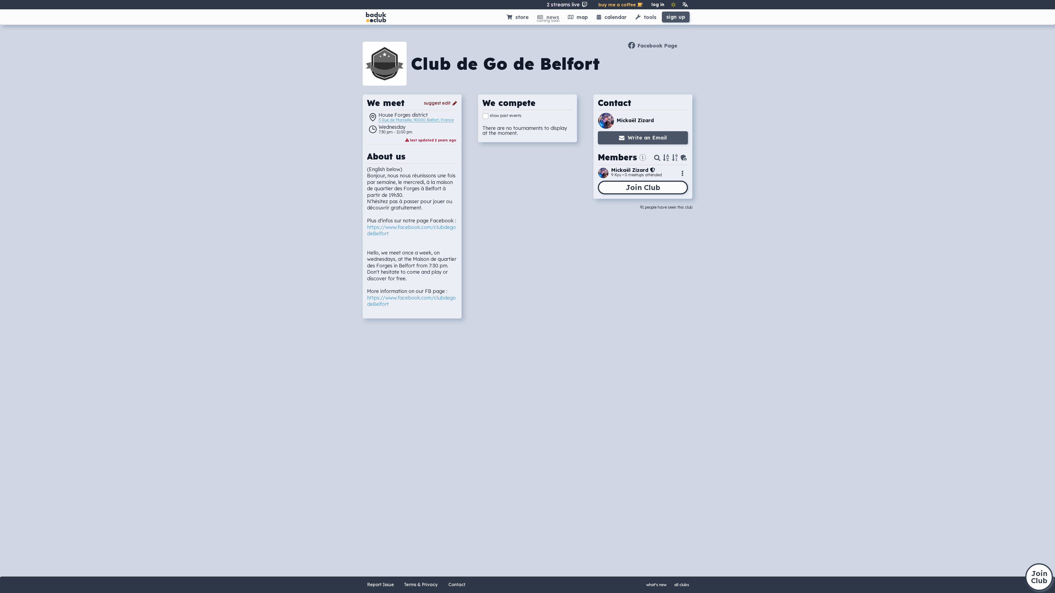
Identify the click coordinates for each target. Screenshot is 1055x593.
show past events (505, 115)
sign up (675, 17)
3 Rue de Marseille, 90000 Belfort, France (416, 120)
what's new (656, 584)
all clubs (681, 584)
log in (657, 4)
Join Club (643, 187)
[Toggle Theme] (673, 4)
